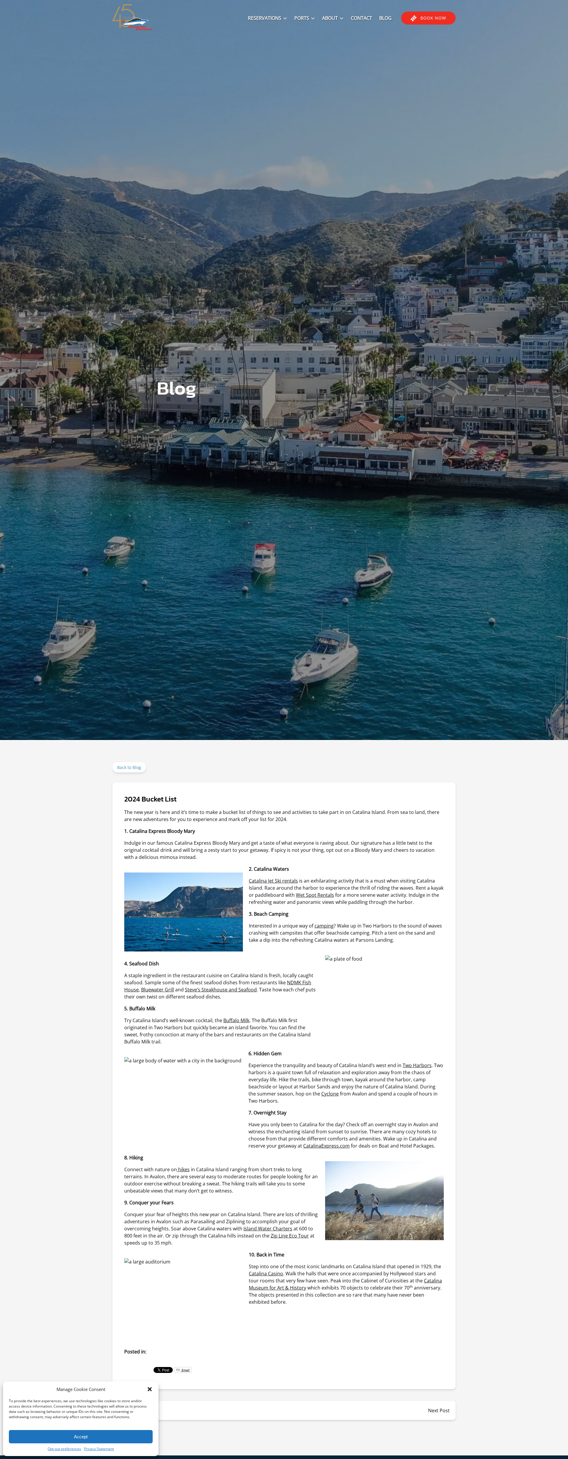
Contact (361, 18)
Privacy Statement (99, 1448)
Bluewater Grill (157, 989)
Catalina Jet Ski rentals (273, 881)
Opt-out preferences (64, 1448)
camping (324, 925)
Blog (385, 18)
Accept (81, 1436)
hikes (183, 1169)
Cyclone (330, 1093)
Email (185, 1370)
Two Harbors (417, 1065)
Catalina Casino (266, 1273)
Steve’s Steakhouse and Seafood (221, 989)
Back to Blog (129, 767)
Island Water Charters (267, 1228)
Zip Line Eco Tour (290, 1235)
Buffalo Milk (236, 1020)
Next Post (439, 1410)
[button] (150, 1389)
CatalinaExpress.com (326, 1146)
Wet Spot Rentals (315, 895)
